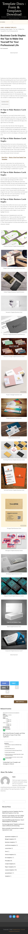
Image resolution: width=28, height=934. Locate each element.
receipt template (9, 863)
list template (8, 857)
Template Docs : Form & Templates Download (14, 9)
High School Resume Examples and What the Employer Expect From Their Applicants (14, 735)
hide (7, 101)
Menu (3, 22)
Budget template (9, 839)
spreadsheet (8, 873)
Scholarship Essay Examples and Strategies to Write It (11, 763)
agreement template (10, 836)
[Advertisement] (14, 66)
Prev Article (8, 696)
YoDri (13, 777)
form (6, 851)
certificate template (10, 845)
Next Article (20, 701)
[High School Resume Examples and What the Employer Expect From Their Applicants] (14, 721)
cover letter (8, 848)
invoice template (9, 854)
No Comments (4, 48)
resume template (9, 870)
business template (10, 842)
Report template (9, 866)
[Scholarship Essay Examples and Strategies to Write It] (14, 750)
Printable (7, 860)
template (7, 876)
